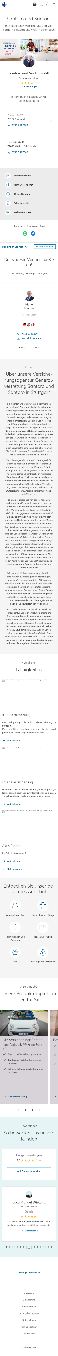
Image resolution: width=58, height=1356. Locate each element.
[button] (29, 61)
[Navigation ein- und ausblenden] (54, 5)
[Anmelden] (48, 4)
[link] (17, 194)
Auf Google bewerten (29, 1171)
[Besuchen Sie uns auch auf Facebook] (33, 233)
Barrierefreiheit (29, 1306)
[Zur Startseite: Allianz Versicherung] (4, 4)
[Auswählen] (51, 121)
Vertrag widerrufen (27, 1272)
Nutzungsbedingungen (29, 1313)
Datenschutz (29, 1299)
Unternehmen (29, 1320)
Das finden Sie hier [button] (13, 246)
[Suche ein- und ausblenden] (41, 5)
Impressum (29, 1293)
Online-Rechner (29, 1326)
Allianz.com (29, 1333)
